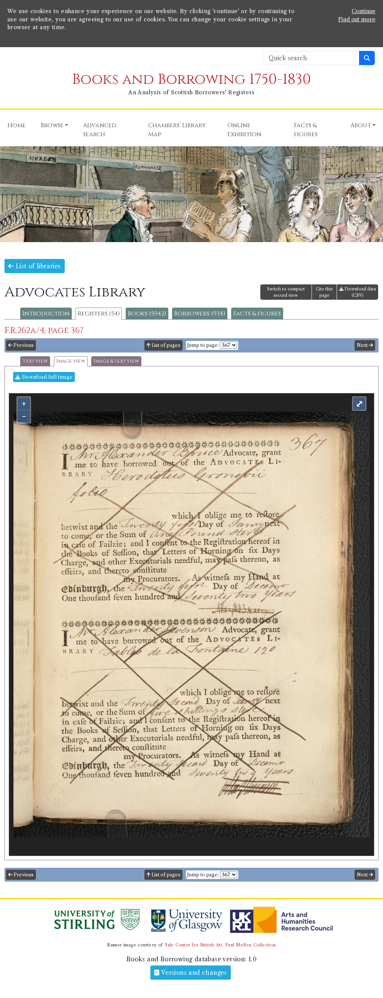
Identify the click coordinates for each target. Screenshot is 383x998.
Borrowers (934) (199, 313)
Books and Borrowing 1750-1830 (191, 79)
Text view (35, 361)
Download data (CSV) (359, 292)
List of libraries (37, 266)
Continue (364, 11)
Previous (23, 345)
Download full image (46, 377)
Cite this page (324, 292)
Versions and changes (193, 972)
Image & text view (116, 361)
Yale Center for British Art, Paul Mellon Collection (220, 944)
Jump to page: (203, 345)
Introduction (46, 313)
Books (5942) (147, 313)
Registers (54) (99, 313)
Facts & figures (257, 313)
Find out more (357, 19)
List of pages (165, 345)
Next (363, 345)
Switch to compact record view (286, 292)
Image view (70, 361)
